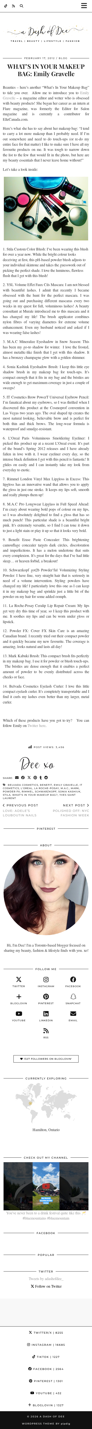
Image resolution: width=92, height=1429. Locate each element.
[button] (85, 6)
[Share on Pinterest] (35, 778)
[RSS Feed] (13, 6)
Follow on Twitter (48, 1286)
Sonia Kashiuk (69, 791)
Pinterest (48, 1381)
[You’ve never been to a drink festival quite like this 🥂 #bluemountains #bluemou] (46, 1186)
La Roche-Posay (46, 788)
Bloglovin (48, 1405)
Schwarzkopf (46, 791)
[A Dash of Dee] (46, 34)
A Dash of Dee (52, 1416)
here (42, 725)
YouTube (48, 1393)
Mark (75, 788)
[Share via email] (17, 778)
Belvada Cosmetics (23, 784)
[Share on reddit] (46, 778)
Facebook (48, 1369)
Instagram (47, 1344)
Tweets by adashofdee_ (46, 1278)
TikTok (48, 1357)
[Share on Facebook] (23, 778)
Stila (7, 794)
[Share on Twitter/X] (29, 778)
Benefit (46, 784)
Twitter (33, 725)
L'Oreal (27, 788)
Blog (63, 58)
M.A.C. (65, 788)
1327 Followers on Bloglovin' (47, 1058)
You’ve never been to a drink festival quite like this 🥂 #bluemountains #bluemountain (46, 1215)
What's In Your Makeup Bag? (35, 794)
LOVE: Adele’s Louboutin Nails (20, 810)
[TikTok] (5, 6)
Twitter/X (48, 1332)
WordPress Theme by (46, 1423)
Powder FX (11, 791)
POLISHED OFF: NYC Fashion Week (71, 810)
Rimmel (27, 791)
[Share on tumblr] (40, 778)
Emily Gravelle (66, 784)
